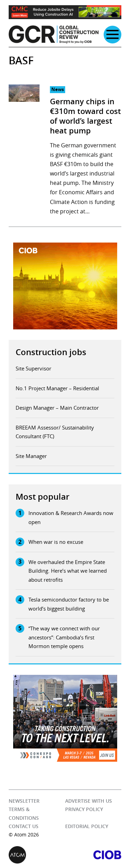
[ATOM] (37, 855)
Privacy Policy (84, 809)
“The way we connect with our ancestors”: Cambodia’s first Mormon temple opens (64, 637)
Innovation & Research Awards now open (70, 517)
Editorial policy (86, 826)
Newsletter (24, 801)
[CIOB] (93, 854)
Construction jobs (51, 352)
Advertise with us (88, 801)
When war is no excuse (55, 541)
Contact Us (23, 826)
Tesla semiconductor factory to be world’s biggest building (68, 604)
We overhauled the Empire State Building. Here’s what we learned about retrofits (67, 570)
